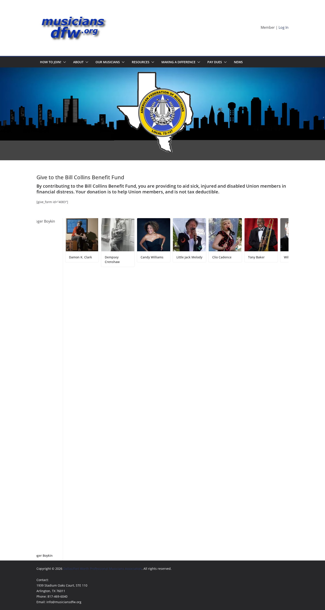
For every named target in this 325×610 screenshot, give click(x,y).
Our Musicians (108, 62)
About (78, 62)
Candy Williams (132, 257)
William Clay (273, 257)
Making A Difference (178, 62)
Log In (284, 27)
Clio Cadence (202, 257)
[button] (63, 62)
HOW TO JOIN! (50, 62)
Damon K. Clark (60, 257)
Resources (140, 62)
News (238, 62)
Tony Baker (236, 257)
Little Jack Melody (169, 257)
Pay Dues (214, 62)
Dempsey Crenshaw (92, 259)
